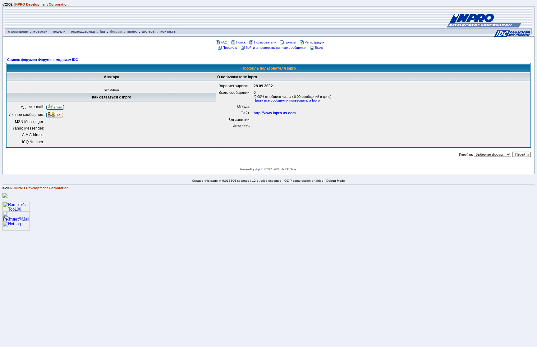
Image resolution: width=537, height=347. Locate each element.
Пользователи (265, 42)
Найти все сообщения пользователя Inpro (287, 100)
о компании (18, 31)
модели (59, 31)
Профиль (230, 47)
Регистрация (314, 42)
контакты (168, 31)
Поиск (241, 42)
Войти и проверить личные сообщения (276, 47)
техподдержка (83, 31)
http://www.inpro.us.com (275, 113)
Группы (290, 42)
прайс (132, 31)
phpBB (259, 169)
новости (40, 31)
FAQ (224, 42)
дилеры (148, 31)
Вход (319, 47)
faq (102, 31)
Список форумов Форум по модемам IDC (42, 60)
